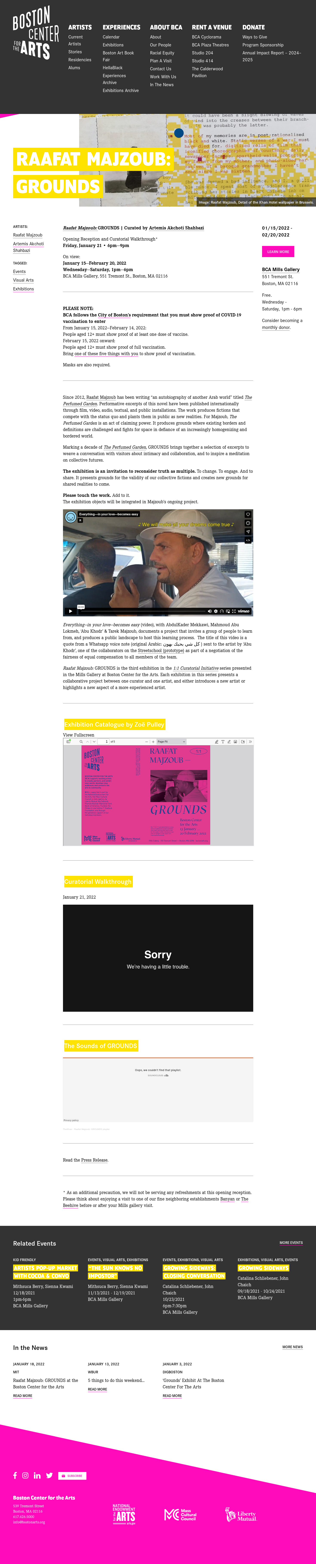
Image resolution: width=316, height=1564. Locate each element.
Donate (253, 27)
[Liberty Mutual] (241, 1520)
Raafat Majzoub (101, 397)
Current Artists (75, 40)
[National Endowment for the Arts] (124, 1523)
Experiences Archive (114, 79)
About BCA (166, 27)
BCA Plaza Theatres (210, 44)
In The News (162, 84)
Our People (160, 44)
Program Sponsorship (263, 44)
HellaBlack (113, 67)
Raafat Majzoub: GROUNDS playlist (91, 1129)
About (155, 36)
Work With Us (163, 76)
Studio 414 (202, 60)
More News (292, 1346)
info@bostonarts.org (29, 1521)
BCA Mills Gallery (281, 269)
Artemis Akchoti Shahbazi (176, 227)
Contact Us (160, 68)
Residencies (79, 59)
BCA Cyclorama (206, 36)
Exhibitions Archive (121, 90)
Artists (80, 27)
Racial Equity (162, 52)
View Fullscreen (78, 734)
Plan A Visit (161, 60)
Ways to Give (254, 36)
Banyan (227, 1198)
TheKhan (67, 1129)
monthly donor (276, 327)
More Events (291, 1242)
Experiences (121, 27)
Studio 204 (202, 52)
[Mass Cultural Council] (180, 1519)
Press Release (94, 1159)
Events (19, 271)
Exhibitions (113, 44)
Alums (74, 67)
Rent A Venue (212, 27)
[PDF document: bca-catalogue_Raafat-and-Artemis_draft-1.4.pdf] (158, 792)
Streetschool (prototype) (161, 650)
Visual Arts (23, 279)
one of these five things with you (106, 353)
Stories (75, 51)
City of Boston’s (114, 314)
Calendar (111, 36)
